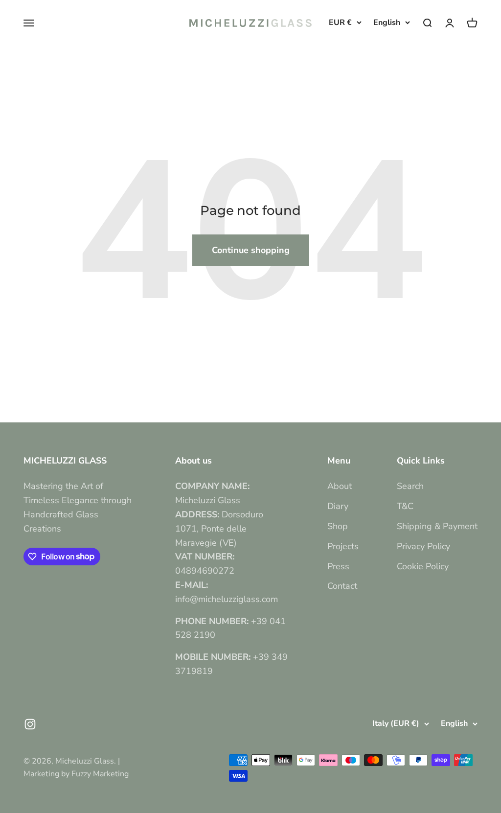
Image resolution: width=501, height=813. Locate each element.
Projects (343, 546)
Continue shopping (251, 250)
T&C (405, 506)
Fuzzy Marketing (100, 773)
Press (338, 566)
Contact (342, 586)
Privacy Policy (423, 546)
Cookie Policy (423, 566)
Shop (337, 526)
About (339, 486)
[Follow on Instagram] (30, 724)
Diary (337, 506)
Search (410, 486)
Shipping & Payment (437, 526)
